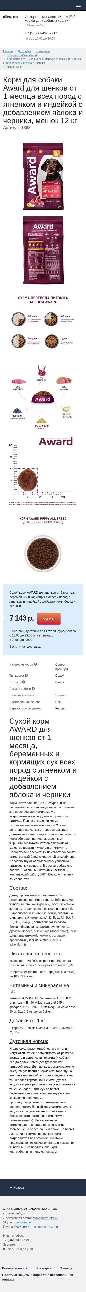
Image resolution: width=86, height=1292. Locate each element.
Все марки (43, 1268)
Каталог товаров (14, 1268)
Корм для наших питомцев (39, 1226)
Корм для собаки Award (22, 55)
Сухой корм (42, 51)
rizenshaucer (22, 1222)
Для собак (24, 51)
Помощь (65, 1268)
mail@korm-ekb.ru (45, 1218)
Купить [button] (49, 618)
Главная (8, 51)
